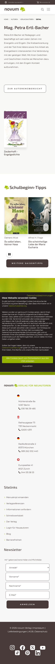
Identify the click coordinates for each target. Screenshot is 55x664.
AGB (31, 631)
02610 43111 (26, 430)
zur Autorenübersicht (25, 89)
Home (6, 19)
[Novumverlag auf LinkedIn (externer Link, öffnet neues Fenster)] (37, 652)
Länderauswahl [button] (15, 2)
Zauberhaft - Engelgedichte (12, 153)
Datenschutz (41, 631)
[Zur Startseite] (15, 9)
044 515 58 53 (27, 472)
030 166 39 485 (28, 408)
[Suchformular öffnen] (42, 9)
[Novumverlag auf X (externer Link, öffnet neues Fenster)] (32, 647)
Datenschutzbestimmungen (40, 295)
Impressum (38, 628)
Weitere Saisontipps (27, 263)
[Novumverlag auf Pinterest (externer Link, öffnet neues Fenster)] (27, 652)
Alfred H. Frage (35, 238)
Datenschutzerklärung (18, 306)
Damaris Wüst (11, 238)
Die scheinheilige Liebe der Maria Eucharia (37, 244)
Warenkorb (45, 2)
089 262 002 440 (29, 451)
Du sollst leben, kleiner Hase (12, 243)
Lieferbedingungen (17, 631)
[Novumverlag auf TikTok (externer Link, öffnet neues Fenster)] (17, 652)
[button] (48, 9)
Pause (9, 255)
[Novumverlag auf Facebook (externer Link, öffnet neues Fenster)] (22, 647)
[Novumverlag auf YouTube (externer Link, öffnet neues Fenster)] (42, 648)
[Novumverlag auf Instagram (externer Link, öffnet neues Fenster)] (12, 647)
